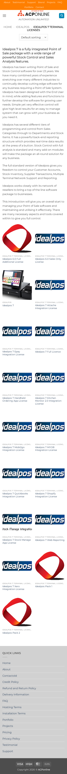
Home (8, 27)
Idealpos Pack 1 (43, 586)
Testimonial (19, 2)
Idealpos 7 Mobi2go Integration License (13, 448)
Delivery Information (15, 694)
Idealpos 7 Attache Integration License (46, 306)
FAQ (60, 2)
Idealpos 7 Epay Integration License (13, 353)
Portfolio (28, 7)
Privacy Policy (11, 738)
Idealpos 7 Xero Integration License (13, 588)
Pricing (7, 732)
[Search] (61, 15)
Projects (51, 2)
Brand (41, 2)
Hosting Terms (11, 707)
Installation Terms (14, 713)
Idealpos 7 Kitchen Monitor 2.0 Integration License (48, 401)
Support (31, 2)
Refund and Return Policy (19, 688)
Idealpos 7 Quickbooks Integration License (15, 495)
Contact (40, 7)
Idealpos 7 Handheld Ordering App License (14, 399)
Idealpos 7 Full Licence (48, 351)
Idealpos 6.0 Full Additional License (12, 260)
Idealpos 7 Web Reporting (50, 540)
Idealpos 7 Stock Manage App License (16, 541)
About (7, 2)
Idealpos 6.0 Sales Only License (48, 260)
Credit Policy (10, 682)
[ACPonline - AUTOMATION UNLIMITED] (33, 13)
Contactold (9, 675)
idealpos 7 (8, 305)
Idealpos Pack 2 (11, 632)
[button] (4, 16)
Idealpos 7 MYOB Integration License (46, 448)
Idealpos (22, 27)
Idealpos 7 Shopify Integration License (46, 495)
